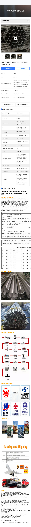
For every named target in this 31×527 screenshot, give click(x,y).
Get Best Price (8, 68)
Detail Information (8, 104)
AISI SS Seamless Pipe (7, 522)
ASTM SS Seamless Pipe (11, 520)
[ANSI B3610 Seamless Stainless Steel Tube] (15, 38)
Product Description (22, 104)
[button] (15, 211)
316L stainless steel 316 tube (21, 522)
